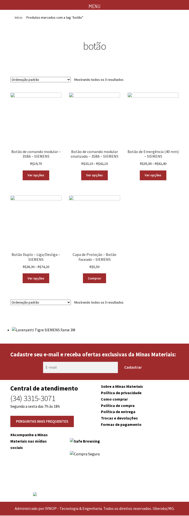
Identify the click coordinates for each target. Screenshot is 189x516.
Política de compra (118, 405)
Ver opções (36, 175)
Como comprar (114, 399)
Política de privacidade (121, 392)
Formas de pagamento (121, 424)
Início (18, 17)
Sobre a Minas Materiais (122, 386)
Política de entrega (118, 411)
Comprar (94, 278)
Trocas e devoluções (119, 418)
